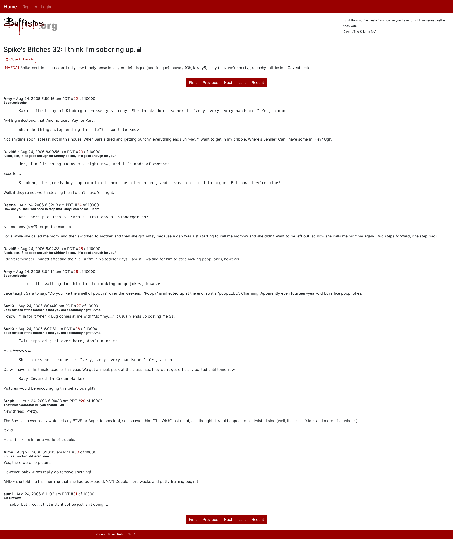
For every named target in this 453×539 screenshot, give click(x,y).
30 (76, 452)
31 (75, 494)
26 (75, 271)
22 (75, 98)
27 (78, 305)
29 (83, 400)
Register (30, 6)
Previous (210, 82)
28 (77, 328)
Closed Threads (21, 59)
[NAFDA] (11, 67)
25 (80, 248)
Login (46, 6)
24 (79, 205)
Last (242, 82)
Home (10, 6)
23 (80, 151)
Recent (258, 82)
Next (228, 82)
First (193, 82)
